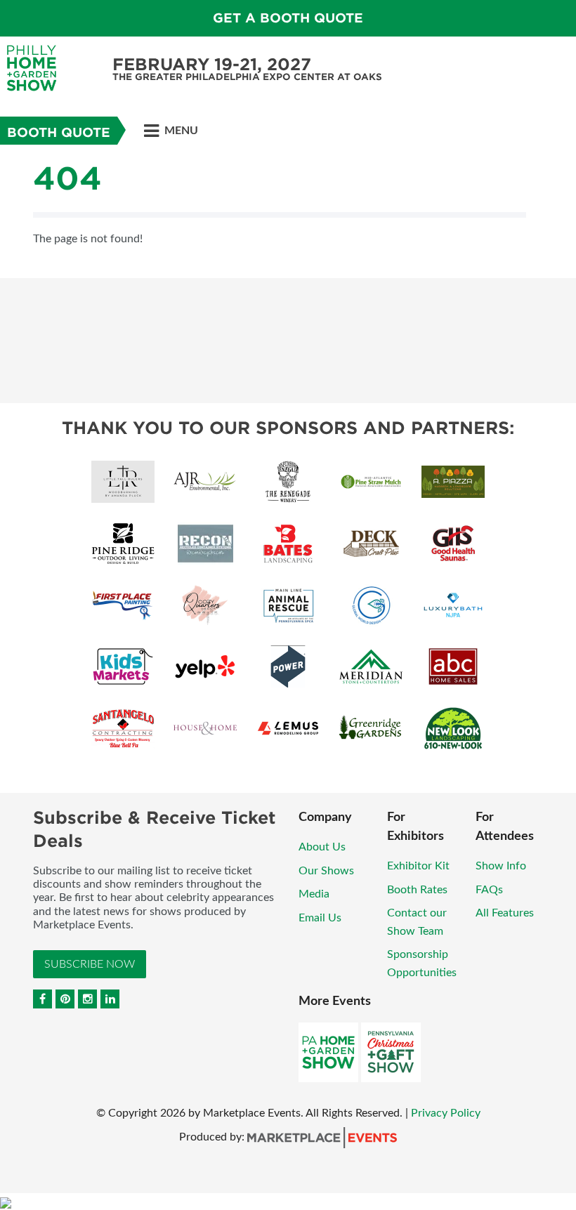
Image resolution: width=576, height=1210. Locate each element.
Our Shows (326, 870)
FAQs (489, 889)
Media (314, 894)
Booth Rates (417, 889)
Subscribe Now (89, 964)
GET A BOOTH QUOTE (288, 18)
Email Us (320, 917)
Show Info (501, 866)
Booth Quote (58, 132)
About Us (322, 847)
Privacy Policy (445, 1113)
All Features (505, 913)
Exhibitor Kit (418, 866)
